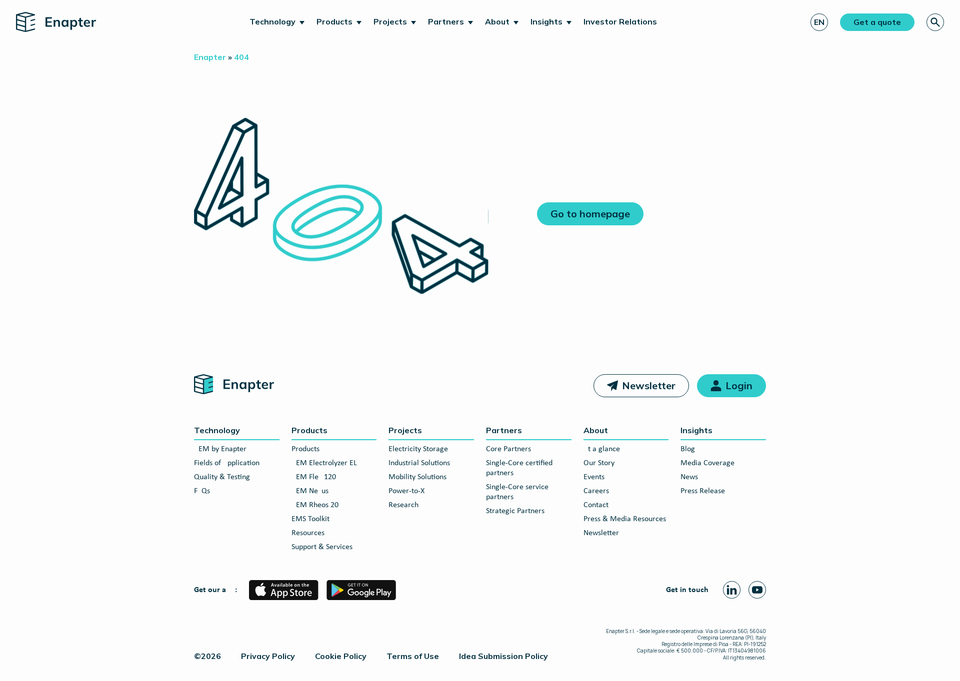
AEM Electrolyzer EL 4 (327, 463)
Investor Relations (620, 21)
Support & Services (322, 547)
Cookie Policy (340, 656)
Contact (596, 505)
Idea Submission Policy (503, 656)
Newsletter (649, 385)
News (689, 477)
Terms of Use (412, 656)
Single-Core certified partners (519, 468)
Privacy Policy (268, 656)
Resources (308, 533)
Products (334, 21)
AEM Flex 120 (314, 477)
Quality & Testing (222, 477)
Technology (273, 21)
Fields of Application (227, 463)
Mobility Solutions (417, 477)
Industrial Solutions (419, 463)
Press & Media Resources (625, 519)
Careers (596, 491)
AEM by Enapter (220, 449)
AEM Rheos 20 (315, 505)
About (497, 21)
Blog (687, 449)
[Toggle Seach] (935, 22)
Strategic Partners (515, 511)
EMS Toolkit (311, 519)
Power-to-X (406, 491)
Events (594, 477)
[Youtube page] (757, 590)
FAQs (202, 491)
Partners (446, 21)
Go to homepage (590, 213)
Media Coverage (707, 463)
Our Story (599, 463)
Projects (390, 21)
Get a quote (877, 22)
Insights (546, 21)
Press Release (702, 491)
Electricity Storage (418, 449)
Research (403, 505)
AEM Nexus (310, 491)
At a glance (602, 449)
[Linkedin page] (731, 590)
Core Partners (508, 449)
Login (739, 385)
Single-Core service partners (517, 492)
